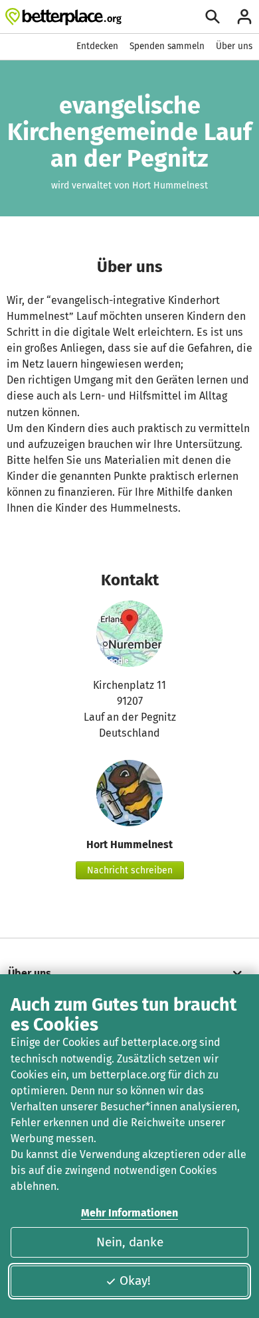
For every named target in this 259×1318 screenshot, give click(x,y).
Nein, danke (129, 1242)
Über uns (234, 46)
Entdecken (97, 46)
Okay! (135, 1280)
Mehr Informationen (129, 1213)
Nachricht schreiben (130, 870)
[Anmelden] (244, 17)
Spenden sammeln (167, 46)
